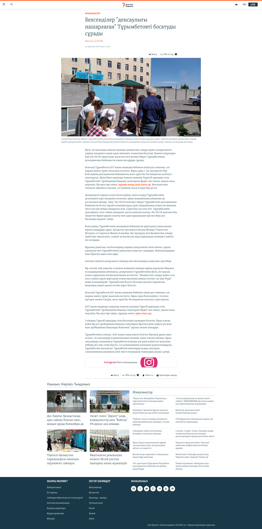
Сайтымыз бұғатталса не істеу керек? (65, 498)
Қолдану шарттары (56, 508)
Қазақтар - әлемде (98, 498)
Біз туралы (52, 493)
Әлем (91, 519)
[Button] (153, 54)
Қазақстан (94, 493)
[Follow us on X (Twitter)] (140, 488)
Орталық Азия (96, 503)
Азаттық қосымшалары (58, 503)
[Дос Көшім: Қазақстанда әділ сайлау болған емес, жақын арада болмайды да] (67, 401)
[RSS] (166, 488)
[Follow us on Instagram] (153, 488)
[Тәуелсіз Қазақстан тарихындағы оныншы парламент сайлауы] (67, 441)
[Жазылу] (172, 488)
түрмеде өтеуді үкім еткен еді (134, 185)
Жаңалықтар (95, 487)
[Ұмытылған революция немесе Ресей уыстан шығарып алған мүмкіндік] (109, 441)
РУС (244, 5)
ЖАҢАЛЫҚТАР (92, 13)
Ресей (92, 508)
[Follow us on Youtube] (146, 488)
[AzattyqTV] (236, 5)
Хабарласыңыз (54, 487)
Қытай (92, 513)
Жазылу (51, 519)
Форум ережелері (55, 513)
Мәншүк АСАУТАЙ (94, 41)
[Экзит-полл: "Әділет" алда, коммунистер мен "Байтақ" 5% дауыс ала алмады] (109, 401)
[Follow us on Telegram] (159, 488)
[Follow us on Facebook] (133, 488)
